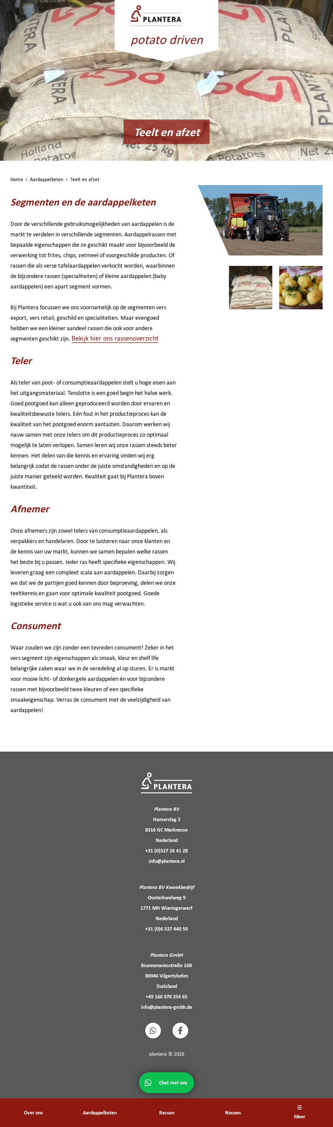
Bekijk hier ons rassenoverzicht (115, 338)
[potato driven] (167, 15)
